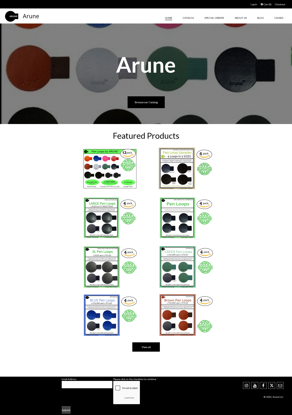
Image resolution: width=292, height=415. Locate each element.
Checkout (280, 4)
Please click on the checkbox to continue (135, 379)
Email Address (69, 379)
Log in (254, 4)
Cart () (267, 4)
